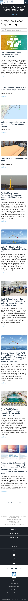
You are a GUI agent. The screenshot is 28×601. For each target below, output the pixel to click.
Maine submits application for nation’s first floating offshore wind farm (13, 124)
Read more (4, 77)
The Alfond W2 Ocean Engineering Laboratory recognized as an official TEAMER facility (10, 412)
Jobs (14, 542)
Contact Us (14, 546)
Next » (20, 502)
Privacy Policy (14, 589)
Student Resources (14, 583)
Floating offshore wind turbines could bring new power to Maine (13, 89)
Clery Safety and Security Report (14, 592)
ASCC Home (14, 529)
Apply (14, 580)
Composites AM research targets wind (14, 159)
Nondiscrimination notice (14, 586)
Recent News (14, 538)
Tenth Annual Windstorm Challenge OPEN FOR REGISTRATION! (11, 55)
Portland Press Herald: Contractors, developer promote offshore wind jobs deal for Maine (13, 196)
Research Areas (14, 533)
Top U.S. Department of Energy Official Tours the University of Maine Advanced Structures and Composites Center (14, 302)
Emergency (14, 596)
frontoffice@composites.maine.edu (14, 524)
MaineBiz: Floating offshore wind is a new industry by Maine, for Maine (14, 249)
